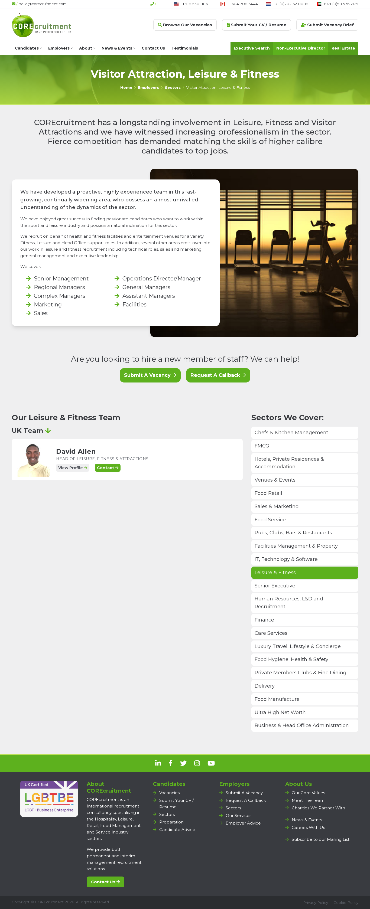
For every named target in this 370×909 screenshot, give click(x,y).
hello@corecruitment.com (43, 4)
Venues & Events (275, 480)
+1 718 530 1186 (194, 4)
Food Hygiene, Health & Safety (291, 659)
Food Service (270, 520)
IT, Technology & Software (286, 559)
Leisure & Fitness (275, 573)
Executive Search (252, 48)
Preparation (171, 822)
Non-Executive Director (300, 48)
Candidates (27, 48)
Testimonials (184, 48)
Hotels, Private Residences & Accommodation (289, 463)
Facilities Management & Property (296, 546)
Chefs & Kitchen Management (291, 433)
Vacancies (169, 792)
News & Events (117, 48)
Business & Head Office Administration (302, 725)
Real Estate (343, 48)
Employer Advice (243, 823)
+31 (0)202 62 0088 (290, 4)
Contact (106, 467)
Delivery (265, 686)
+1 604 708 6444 (242, 4)
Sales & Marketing (277, 506)
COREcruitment (49, 902)
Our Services (238, 815)
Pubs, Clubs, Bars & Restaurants (293, 533)
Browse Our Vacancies (187, 24)
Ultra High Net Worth (280, 712)
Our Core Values (308, 792)
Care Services (271, 633)
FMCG (262, 446)
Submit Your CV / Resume (258, 24)
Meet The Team (308, 800)
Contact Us (153, 48)
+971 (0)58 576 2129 (341, 4)
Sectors (173, 87)
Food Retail (268, 493)
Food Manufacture (277, 699)
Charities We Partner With (318, 807)
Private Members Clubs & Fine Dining (300, 673)
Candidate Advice (177, 829)
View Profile (71, 467)
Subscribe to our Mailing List (320, 839)
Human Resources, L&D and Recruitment (289, 603)
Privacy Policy (315, 902)
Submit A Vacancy (148, 375)
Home (126, 87)
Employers (59, 48)
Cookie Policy (345, 902)
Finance (264, 620)
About (86, 48)
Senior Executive (275, 586)
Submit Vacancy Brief (330, 24)
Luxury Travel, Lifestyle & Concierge (298, 646)
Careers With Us (308, 827)
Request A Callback (216, 375)
